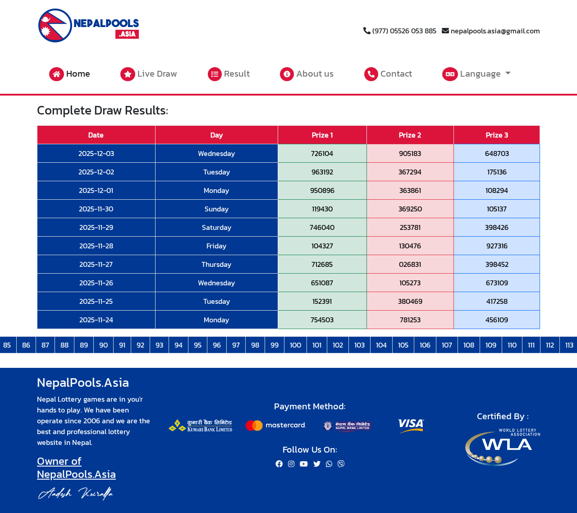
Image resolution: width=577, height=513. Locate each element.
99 (274, 344)
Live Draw (156, 73)
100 (295, 344)
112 (550, 344)
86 (26, 344)
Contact (395, 73)
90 (103, 344)
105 (403, 344)
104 (381, 344)
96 (217, 344)
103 (359, 344)
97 (236, 344)
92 (140, 344)
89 (84, 344)
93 (159, 344)
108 (468, 344)
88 (64, 344)
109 (490, 344)
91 (122, 344)
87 (45, 344)
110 (512, 344)
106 (425, 344)
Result (236, 73)
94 (178, 344)
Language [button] (480, 73)
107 (447, 344)
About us (314, 73)
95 (197, 344)
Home (77, 73)
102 (338, 344)
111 (531, 344)
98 (255, 344)
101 (316, 344)
